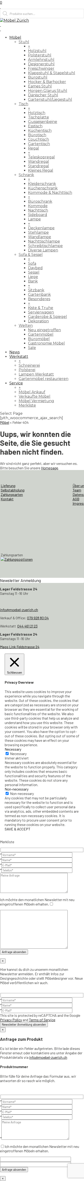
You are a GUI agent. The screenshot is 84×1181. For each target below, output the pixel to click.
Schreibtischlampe (45, 246)
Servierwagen (41, 312)
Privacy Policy (11, 1019)
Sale (32, 347)
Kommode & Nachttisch (50, 192)
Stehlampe (38, 232)
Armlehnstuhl (41, 59)
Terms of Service (42, 1019)
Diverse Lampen (43, 250)
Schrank (26, 175)
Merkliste (27, 405)
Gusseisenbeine (42, 121)
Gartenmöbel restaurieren (43, 378)
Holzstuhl (37, 51)
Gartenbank (39, 294)
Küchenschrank (43, 188)
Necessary (18, 753)
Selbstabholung (12, 490)
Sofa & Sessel (31, 254)
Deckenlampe (41, 228)
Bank (33, 281)
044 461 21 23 (27, 626)
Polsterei (27, 370)
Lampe (34, 219)
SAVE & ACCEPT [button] (17, 829)
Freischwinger (41, 68)
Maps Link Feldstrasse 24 (19, 646)
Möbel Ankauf (32, 392)
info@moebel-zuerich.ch (19, 609)
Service (16, 383)
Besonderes (39, 299)
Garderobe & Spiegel (47, 316)
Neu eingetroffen (44, 330)
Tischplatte (38, 117)
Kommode (38, 206)
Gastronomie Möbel (46, 343)
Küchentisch (40, 130)
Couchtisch (38, 139)
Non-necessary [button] (16, 789)
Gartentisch (39, 144)
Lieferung (8, 485)
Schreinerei (29, 365)
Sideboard (37, 215)
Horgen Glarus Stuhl (47, 90)
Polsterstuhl (39, 55)
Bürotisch (37, 135)
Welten (26, 325)
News (14, 352)
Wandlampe (39, 237)
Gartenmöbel (40, 334)
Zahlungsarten (12, 494)
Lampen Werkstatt (36, 374)
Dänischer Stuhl (43, 95)
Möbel (15, 37)
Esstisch (35, 126)
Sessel (33, 272)
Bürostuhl (37, 77)
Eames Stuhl (40, 86)
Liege (33, 277)
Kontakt (7, 499)
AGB (76, 499)
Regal (33, 148)
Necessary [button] (13, 749)
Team (77, 490)
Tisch (23, 104)
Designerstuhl (41, 64)
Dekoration (38, 321)
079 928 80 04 (38, 618)
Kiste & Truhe (40, 308)
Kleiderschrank (42, 183)
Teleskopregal (41, 157)
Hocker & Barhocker (47, 82)
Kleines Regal (40, 170)
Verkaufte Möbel (34, 396)
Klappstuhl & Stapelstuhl (51, 73)
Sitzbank (36, 290)
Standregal (38, 166)
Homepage (49, 468)
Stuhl (24, 42)
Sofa (32, 263)
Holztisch (36, 113)
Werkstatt (18, 356)
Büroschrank (40, 201)
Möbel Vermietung (36, 401)
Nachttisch (38, 210)
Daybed (35, 268)
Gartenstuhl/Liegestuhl (50, 99)
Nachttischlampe (44, 241)
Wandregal (38, 161)
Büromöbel (39, 339)
